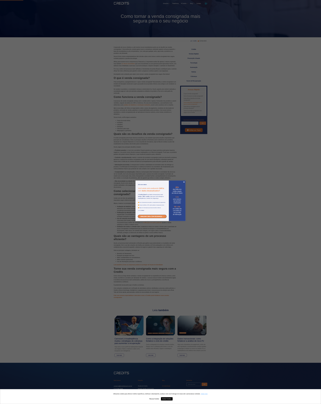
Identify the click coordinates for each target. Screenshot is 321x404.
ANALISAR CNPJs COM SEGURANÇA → (152, 216)
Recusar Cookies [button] (154, 398)
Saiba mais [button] (204, 394)
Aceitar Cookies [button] (166, 398)
